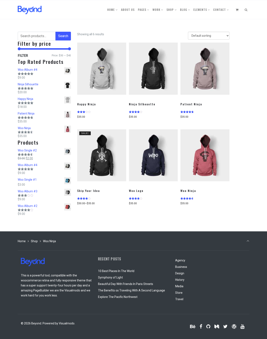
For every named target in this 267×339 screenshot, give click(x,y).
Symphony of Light (110, 277)
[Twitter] (225, 326)
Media (179, 286)
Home (22, 241)
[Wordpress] (234, 326)
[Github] (208, 326)
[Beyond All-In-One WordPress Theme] (30, 9)
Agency (180, 260)
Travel (179, 299)
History (179, 279)
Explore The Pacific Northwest (117, 297)
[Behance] (192, 326)
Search (63, 36)
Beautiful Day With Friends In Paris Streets (125, 284)
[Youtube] (242, 326)
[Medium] (217, 326)
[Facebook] (201, 326)
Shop (34, 241)
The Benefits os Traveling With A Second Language (131, 290)
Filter (23, 56)
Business (181, 266)
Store (179, 292)
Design (179, 273)
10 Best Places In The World (116, 271)
